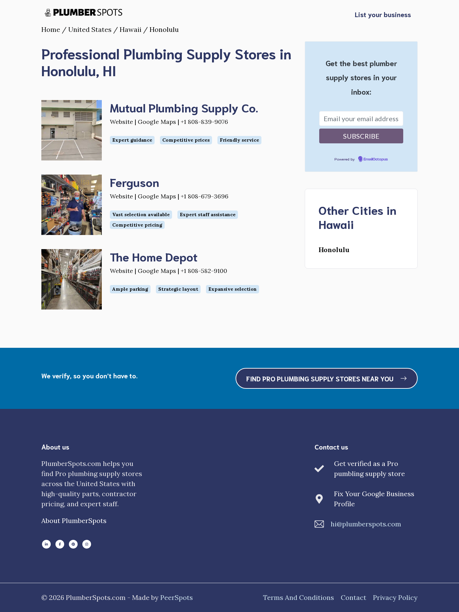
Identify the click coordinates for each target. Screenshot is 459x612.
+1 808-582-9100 (204, 271)
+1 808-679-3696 (204, 196)
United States (90, 29)
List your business (383, 14)
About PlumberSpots (74, 520)
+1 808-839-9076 (204, 122)
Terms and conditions (298, 597)
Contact (353, 597)
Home (50, 29)
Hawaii (130, 29)
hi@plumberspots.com (366, 524)
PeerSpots (176, 597)
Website (121, 122)
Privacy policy (395, 597)
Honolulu (334, 249)
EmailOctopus (376, 159)
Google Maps (157, 122)
